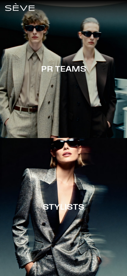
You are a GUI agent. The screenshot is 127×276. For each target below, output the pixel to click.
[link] (19, 7)
